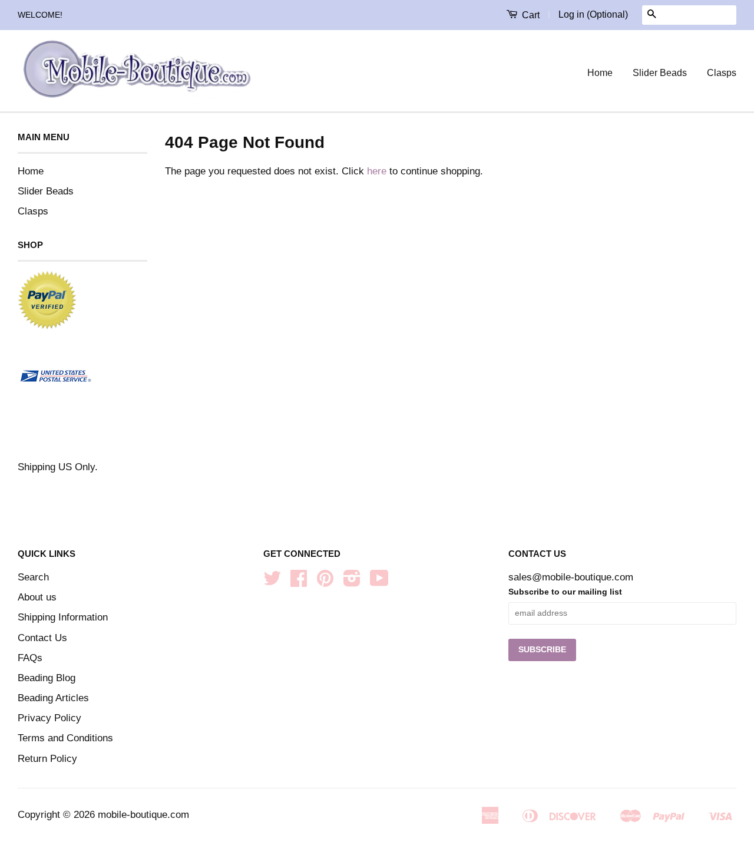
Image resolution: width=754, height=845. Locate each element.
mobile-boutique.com (143, 814)
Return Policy (47, 758)
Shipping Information (63, 617)
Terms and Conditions (65, 738)
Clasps (721, 73)
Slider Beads (660, 73)
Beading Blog (46, 678)
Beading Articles (53, 698)
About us (37, 597)
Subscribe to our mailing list (565, 591)
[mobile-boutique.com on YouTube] (379, 581)
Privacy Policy (49, 718)
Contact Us (42, 637)
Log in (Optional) (593, 14)
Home (600, 73)
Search (33, 577)
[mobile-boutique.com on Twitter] (272, 581)
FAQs (30, 658)
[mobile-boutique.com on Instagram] (352, 581)
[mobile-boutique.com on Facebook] (298, 581)
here (376, 171)
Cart (530, 15)
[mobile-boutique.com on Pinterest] (325, 581)
